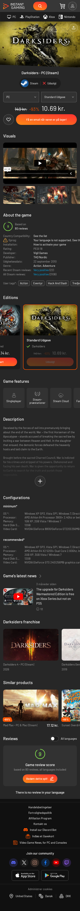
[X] (24, 862)
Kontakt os (40, 824)
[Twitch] (67, 862)
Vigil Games (40, 253)
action (24, 283)
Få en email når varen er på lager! (46, 119)
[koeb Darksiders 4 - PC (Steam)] (30, 645)
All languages (69, 738)
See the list (40, 236)
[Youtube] (56, 862)
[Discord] (13, 862)
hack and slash (57, 283)
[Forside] (14, 6)
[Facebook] (45, 862)
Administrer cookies (40, 889)
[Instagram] (35, 862)
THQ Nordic (40, 257)
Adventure (49, 265)
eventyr (38, 283)
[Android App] (54, 875)
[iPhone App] (25, 875)
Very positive (41, 270)
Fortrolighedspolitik (40, 812)
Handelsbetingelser (40, 807)
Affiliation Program (40, 818)
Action (37, 265)
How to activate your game (49, 244)
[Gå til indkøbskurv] (62, 6)
